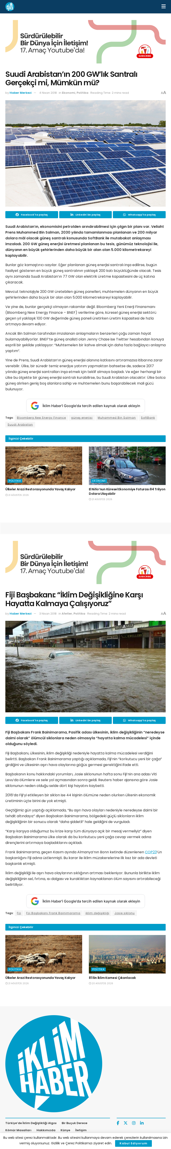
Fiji (19, 913)
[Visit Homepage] (9, 6)
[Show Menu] (163, 6)
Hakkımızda (46, 1130)
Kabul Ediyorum (133, 1143)
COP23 (151, 852)
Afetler (67, 613)
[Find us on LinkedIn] (142, 1123)
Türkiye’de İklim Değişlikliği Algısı (31, 1123)
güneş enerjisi (82, 418)
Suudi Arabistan (20, 424)
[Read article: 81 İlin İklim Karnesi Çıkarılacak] (127, 954)
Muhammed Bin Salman (117, 418)
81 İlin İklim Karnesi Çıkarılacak (112, 978)
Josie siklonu (124, 913)
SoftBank (148, 418)
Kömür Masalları (18, 1130)
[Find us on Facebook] (118, 1123)
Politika (82, 93)
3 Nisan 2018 (48, 613)
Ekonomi (68, 93)
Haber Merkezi (21, 93)
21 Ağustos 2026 (18, 495)
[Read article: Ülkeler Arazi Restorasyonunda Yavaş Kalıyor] (43, 465)
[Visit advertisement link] (85, 45)
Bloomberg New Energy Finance (41, 418)
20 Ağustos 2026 (102, 983)
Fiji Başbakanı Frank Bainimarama (53, 913)
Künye (65, 1130)
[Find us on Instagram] (134, 1123)
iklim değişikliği (97, 913)
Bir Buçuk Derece (74, 1123)
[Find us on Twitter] (126, 1123)
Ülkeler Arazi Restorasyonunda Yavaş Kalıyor (40, 489)
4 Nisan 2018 (48, 93)
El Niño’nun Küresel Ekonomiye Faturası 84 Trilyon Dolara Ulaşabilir (127, 491)
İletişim (81, 1130)
